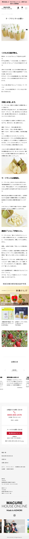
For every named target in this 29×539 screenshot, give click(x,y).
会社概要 (3, 469)
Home (3, 14)
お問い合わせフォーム (15, 433)
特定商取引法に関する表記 (20, 466)
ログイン (3, 466)
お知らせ (4, 459)
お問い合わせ (5, 462)
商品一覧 (4, 452)
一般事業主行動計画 (9, 469)
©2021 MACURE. (10, 537)
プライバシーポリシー (10, 466)
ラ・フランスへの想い (9, 14)
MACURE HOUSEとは (7, 456)
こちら (22, 441)
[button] (5, 370)
